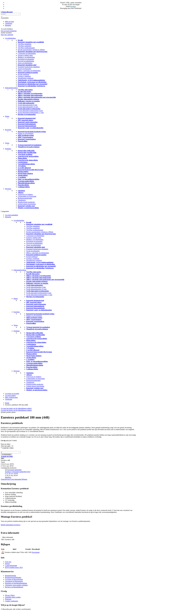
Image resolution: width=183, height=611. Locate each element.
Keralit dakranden (24, 91)
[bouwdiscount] (7, 12)
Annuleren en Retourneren (14, 581)
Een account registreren (9, 31)
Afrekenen (8, 23)
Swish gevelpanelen (24, 69)
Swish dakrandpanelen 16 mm (28, 107)
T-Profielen (22, 166)
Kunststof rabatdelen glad (27, 65)
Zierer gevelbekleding (25, 63)
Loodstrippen (23, 162)
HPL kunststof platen (25, 120)
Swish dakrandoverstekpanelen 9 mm (30, 111)
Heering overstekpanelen (27, 114)
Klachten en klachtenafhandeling (16, 583)
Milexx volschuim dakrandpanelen (30, 95)
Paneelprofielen (23, 185)
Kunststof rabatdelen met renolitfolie (31, 42)
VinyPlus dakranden (25, 90)
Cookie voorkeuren (11, 601)
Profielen (8, 149)
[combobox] (10, 14)
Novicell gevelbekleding (26, 61)
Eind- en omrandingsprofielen (28, 179)
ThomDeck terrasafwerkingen (29, 147)
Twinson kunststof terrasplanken (29, 145)
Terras (7, 143)
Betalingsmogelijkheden (13, 577)
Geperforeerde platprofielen (28, 160)
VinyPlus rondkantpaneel (26, 48)
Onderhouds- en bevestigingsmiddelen (31, 80)
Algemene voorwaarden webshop (16, 585)
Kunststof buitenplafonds (27, 124)
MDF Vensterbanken (25, 137)
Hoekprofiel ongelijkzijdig (27, 152)
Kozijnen (8, 130)
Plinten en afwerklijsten (25, 133)
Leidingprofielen (24, 187)
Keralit (20, 40)
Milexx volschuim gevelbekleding (29, 71)
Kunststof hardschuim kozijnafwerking (32, 131)
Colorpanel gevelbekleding (27, 53)
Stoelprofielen (23, 175)
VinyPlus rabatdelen (24, 44)
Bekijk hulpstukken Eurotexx (10, 525)
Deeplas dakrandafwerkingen (28, 99)
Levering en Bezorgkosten (14, 579)
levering (73, 6)
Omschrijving (5, 479)
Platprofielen (22, 158)
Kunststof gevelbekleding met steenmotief (32, 84)
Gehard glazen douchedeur (27, 204)
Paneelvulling (22, 141)
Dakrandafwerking (11, 88)
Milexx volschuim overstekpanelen (30, 93)
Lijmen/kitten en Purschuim (27, 196)
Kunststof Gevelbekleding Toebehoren (31, 86)
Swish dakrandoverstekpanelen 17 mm (31, 112)
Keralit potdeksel (23, 74)
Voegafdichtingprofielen (26, 164)
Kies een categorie (7, 35)
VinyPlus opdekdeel (24, 46)
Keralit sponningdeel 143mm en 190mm (31, 50)
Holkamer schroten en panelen (29, 101)
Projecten (8, 599)
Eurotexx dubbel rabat (25, 55)
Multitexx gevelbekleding (26, 57)
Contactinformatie (11, 565)
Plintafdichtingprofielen (26, 183)
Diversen (8, 189)
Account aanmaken (11, 215)
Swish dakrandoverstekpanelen (29, 109)
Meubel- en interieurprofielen (28, 208)
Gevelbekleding (10, 38)
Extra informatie (16, 479)
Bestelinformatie (10, 576)
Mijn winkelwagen (11, 397)
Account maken (10, 395)
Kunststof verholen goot (26, 206)
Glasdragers (22, 200)
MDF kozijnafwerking (26, 135)
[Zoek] (2, 16)
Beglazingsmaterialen (25, 198)
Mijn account (9, 21)
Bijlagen (24, 479)
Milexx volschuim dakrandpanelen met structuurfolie (37, 97)
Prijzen (7, 564)
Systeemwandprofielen (26, 181)
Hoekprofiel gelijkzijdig (26, 151)
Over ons (8, 562)
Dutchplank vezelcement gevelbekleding (32, 82)
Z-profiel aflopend (24, 168)
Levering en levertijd (12, 393)
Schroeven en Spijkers (25, 194)
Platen (7, 116)
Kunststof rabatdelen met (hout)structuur (32, 51)
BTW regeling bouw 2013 (14, 567)
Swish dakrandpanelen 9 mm (27, 105)
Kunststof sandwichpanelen (27, 122)
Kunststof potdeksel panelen (28, 72)
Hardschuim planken (25, 173)
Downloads (36, 552)
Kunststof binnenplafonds (27, 126)
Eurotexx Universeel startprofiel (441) (17, 472)
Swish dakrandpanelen (26, 103)
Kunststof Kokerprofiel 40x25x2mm (30, 170)
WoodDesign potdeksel (25, 78)
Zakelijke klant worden (13, 597)
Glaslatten (21, 191)
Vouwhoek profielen (25, 154)
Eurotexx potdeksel (24, 76)
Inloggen (8, 25)
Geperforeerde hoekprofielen (28, 156)
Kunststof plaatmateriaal (26, 118)
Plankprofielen (23, 171)
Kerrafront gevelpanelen (26, 59)
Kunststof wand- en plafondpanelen (30, 128)
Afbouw (21, 192)
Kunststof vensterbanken (27, 139)
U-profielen (22, 177)
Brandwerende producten (26, 202)
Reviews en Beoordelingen (14, 587)
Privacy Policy (10, 595)
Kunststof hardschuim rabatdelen (29, 67)
